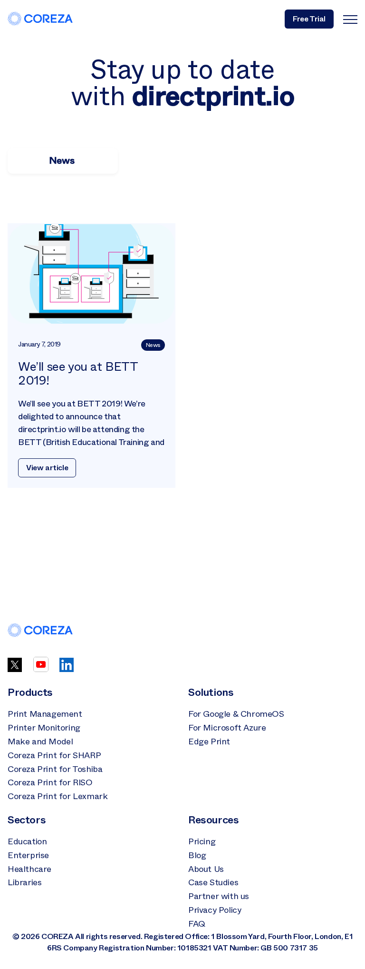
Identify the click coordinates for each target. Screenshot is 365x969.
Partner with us (218, 896)
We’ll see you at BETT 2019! (78, 373)
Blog (197, 855)
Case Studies (213, 882)
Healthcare (29, 869)
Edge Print (209, 741)
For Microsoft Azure (227, 728)
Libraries (24, 882)
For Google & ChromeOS (236, 714)
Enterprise (28, 855)
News (153, 345)
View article (47, 467)
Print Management (45, 714)
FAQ (196, 924)
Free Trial (309, 18)
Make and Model (40, 741)
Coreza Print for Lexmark (57, 796)
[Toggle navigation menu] (350, 19)
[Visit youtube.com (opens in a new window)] (40, 669)
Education (27, 841)
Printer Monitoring (44, 728)
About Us (206, 869)
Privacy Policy (214, 910)
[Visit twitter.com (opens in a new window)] (15, 669)
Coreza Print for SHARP (54, 755)
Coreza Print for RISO (50, 782)
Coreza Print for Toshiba (55, 769)
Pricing (201, 841)
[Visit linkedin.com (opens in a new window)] (66, 669)
